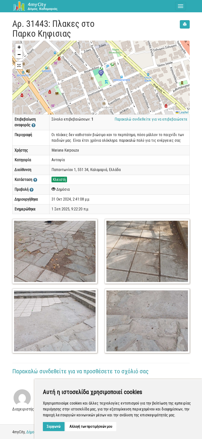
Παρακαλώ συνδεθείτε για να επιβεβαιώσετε (151, 119)
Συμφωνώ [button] (54, 426)
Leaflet (183, 112)
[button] (101, 74)
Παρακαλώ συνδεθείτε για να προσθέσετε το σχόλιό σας (80, 371)
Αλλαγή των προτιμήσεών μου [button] (90, 426)
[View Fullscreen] (19, 65)
